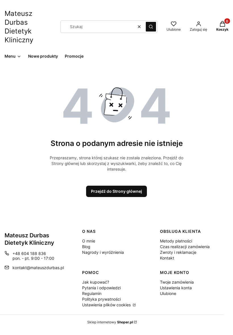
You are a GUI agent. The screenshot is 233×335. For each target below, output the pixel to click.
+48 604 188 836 (29, 253)
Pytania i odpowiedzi (101, 287)
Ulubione (168, 293)
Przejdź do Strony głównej (116, 191)
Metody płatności (176, 240)
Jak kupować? (95, 282)
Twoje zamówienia (177, 282)
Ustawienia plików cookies (107, 304)
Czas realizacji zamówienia (185, 246)
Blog (86, 246)
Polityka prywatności (101, 299)
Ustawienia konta (176, 287)
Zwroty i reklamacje (178, 252)
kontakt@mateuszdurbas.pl (38, 267)
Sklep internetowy (110, 322)
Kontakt (167, 258)
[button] (151, 27)
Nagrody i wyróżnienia (103, 252)
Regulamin (91, 293)
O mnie (88, 240)
